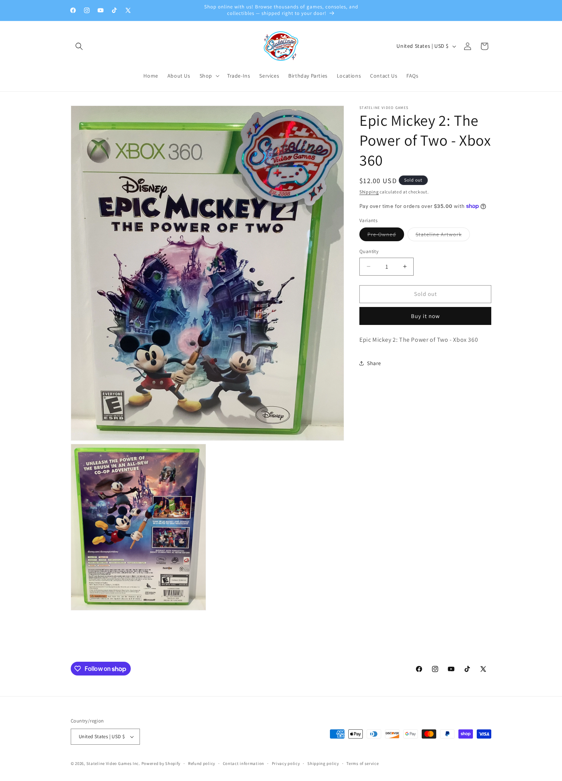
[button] (79, 46)
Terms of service (362, 763)
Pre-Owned (385, 236)
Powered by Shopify (161, 763)
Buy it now (425, 316)
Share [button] (374, 363)
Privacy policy (286, 763)
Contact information (243, 763)
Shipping (369, 192)
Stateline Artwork (443, 236)
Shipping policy (323, 763)
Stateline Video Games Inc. (113, 763)
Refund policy (201, 763)
